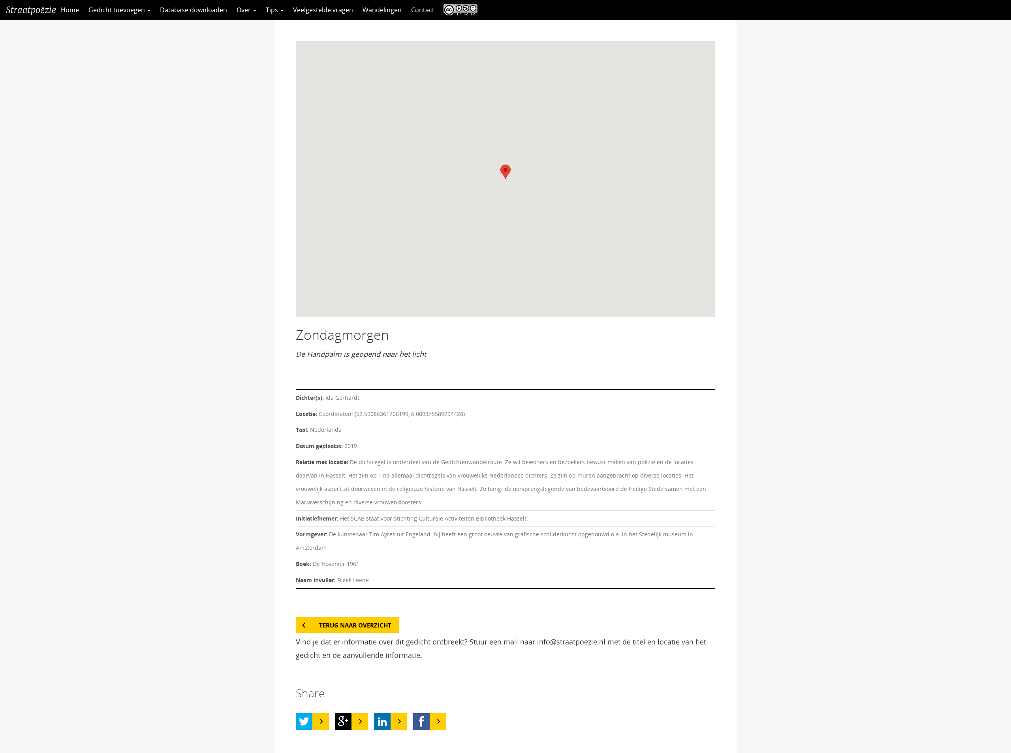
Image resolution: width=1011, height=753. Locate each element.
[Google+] (343, 721)
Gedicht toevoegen (117, 10)
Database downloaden (193, 10)
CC (458, 10)
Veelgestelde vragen (323, 10)
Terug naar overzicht (355, 625)
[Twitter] (304, 721)
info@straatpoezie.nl (571, 641)
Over (244, 10)
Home (70, 10)
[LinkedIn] (382, 721)
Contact (422, 10)
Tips (273, 10)
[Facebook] (421, 721)
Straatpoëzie (31, 9)
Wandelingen (382, 10)
